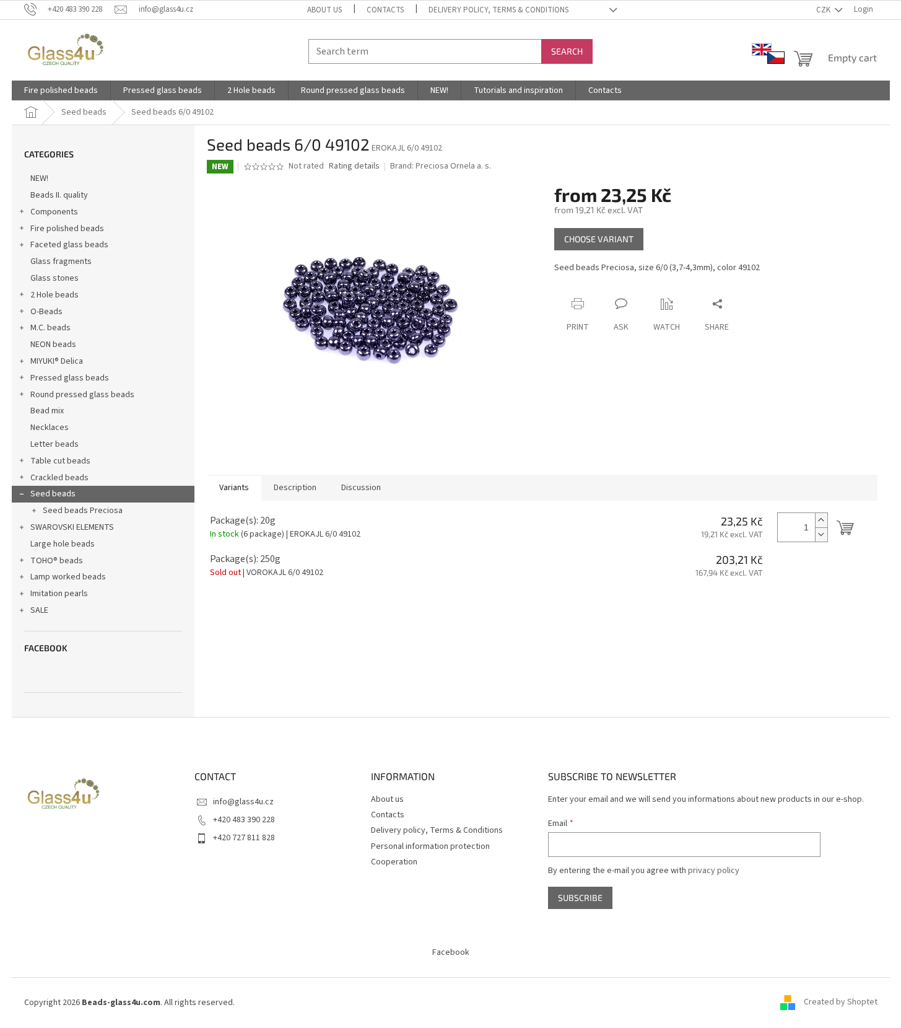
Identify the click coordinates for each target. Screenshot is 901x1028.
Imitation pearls (59, 593)
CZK (824, 9)
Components (54, 212)
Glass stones (54, 278)
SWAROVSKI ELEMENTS (72, 527)
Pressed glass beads (69, 378)
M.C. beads (50, 328)
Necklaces (49, 427)
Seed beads (53, 494)
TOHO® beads (56, 561)
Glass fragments (61, 261)
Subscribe (580, 897)
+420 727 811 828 (244, 838)
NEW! (39, 178)
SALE (39, 610)
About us (324, 9)
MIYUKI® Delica (56, 361)
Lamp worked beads (68, 577)
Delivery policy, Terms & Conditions (498, 9)
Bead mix (47, 411)
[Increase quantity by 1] (821, 520)
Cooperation (394, 862)
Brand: (440, 166)
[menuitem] (61, 90)
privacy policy (713, 870)
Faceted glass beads (69, 245)
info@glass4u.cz (243, 802)
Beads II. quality (59, 195)
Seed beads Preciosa (83, 510)
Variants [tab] (234, 487)
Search (567, 51)
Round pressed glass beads (82, 395)
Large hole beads (62, 544)
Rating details (354, 166)
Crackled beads (59, 478)
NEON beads (53, 344)
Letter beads (54, 444)
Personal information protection (430, 846)
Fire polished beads (67, 228)
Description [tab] (295, 487)
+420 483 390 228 (244, 820)
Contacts (385, 9)
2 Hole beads (54, 295)
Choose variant (598, 239)
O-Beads (46, 311)
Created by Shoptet (840, 1002)
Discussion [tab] (361, 487)
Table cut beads (60, 461)
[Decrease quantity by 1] (821, 534)
